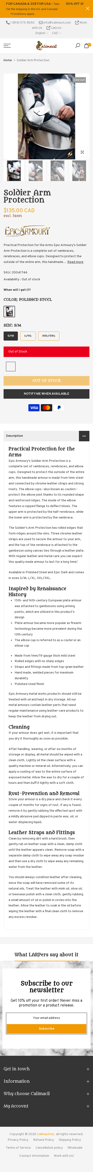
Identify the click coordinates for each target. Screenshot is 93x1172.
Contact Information (34, 1151)
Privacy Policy (18, 1135)
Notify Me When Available (46, 389)
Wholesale (75, 1143)
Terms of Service (18, 1143)
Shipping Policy (70, 1135)
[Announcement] (45, 6)
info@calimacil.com (57, 18)
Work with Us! (64, 1151)
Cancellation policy (49, 1143)
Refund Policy (43, 1135)
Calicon (55, 23)
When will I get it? (17, 285)
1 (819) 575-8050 (22, 18)
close (87, 6)
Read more (75, 257)
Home (8, 55)
